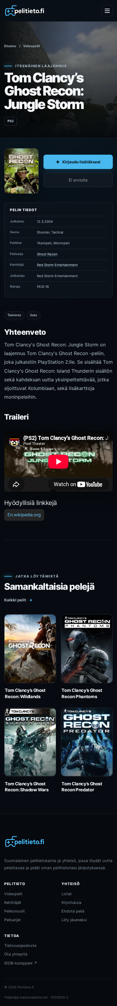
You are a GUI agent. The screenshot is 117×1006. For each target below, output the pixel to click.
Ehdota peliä (73, 911)
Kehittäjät (12, 902)
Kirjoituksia (71, 902)
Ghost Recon (47, 254)
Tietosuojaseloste (20, 945)
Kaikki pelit (18, 600)
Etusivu (10, 46)
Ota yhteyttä (15, 954)
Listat (67, 894)
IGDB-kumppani (20, 963)
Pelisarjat (12, 920)
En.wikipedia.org (24, 514)
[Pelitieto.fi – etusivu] (24, 10)
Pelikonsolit (14, 911)
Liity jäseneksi (74, 920)
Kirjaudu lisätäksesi (81, 161)
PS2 (11, 121)
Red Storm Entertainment (57, 265)
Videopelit (31, 46)
